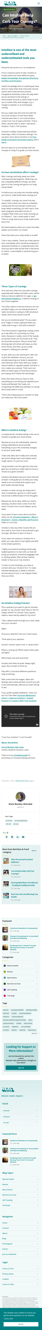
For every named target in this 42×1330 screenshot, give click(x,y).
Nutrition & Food (9, 9)
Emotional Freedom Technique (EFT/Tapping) (14, 1020)
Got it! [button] (21, 1324)
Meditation (22, 1030)
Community (6, 1016)
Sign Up (21, 1068)
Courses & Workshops (17, 1016)
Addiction (5, 1010)
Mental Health (32, 1030)
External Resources (8, 1023)
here (3, 142)
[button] (38, 3)
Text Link (8, 824)
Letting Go (6, 1030)
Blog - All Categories (13, 36)
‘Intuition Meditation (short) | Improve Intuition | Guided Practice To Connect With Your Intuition (19, 698)
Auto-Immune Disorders (17, 1010)
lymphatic (14, 1030)
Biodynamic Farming (31, 1010)
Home (4, 36)
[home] (10, 3)
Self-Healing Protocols (21, 820)
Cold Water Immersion (25, 1013)
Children (14, 1013)
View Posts (20, 807)
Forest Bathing (28, 1023)
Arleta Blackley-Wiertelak (12, 747)
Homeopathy (15, 1026)
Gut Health (6, 1026)
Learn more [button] (8, 1318)
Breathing (6, 1013)
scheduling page (20, 755)
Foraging (18, 1023)
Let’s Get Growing (25, 1026)
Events (30, 1020)
